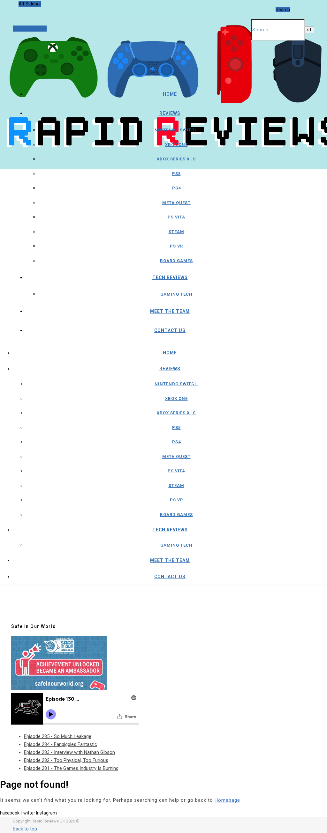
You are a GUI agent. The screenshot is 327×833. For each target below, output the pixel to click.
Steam (176, 231)
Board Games (176, 260)
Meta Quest (176, 202)
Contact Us (170, 330)
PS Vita (176, 217)
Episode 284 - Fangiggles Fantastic (60, 744)
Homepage (227, 800)
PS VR (176, 246)
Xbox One (176, 144)
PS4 (176, 188)
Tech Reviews (170, 277)
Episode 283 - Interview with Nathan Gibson (69, 752)
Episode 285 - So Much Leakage (57, 736)
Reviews (169, 113)
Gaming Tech (176, 294)
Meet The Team (170, 311)
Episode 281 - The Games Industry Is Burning (71, 768)
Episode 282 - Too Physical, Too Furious (66, 760)
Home (170, 94)
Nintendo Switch (176, 130)
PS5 (176, 173)
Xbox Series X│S (176, 159)
